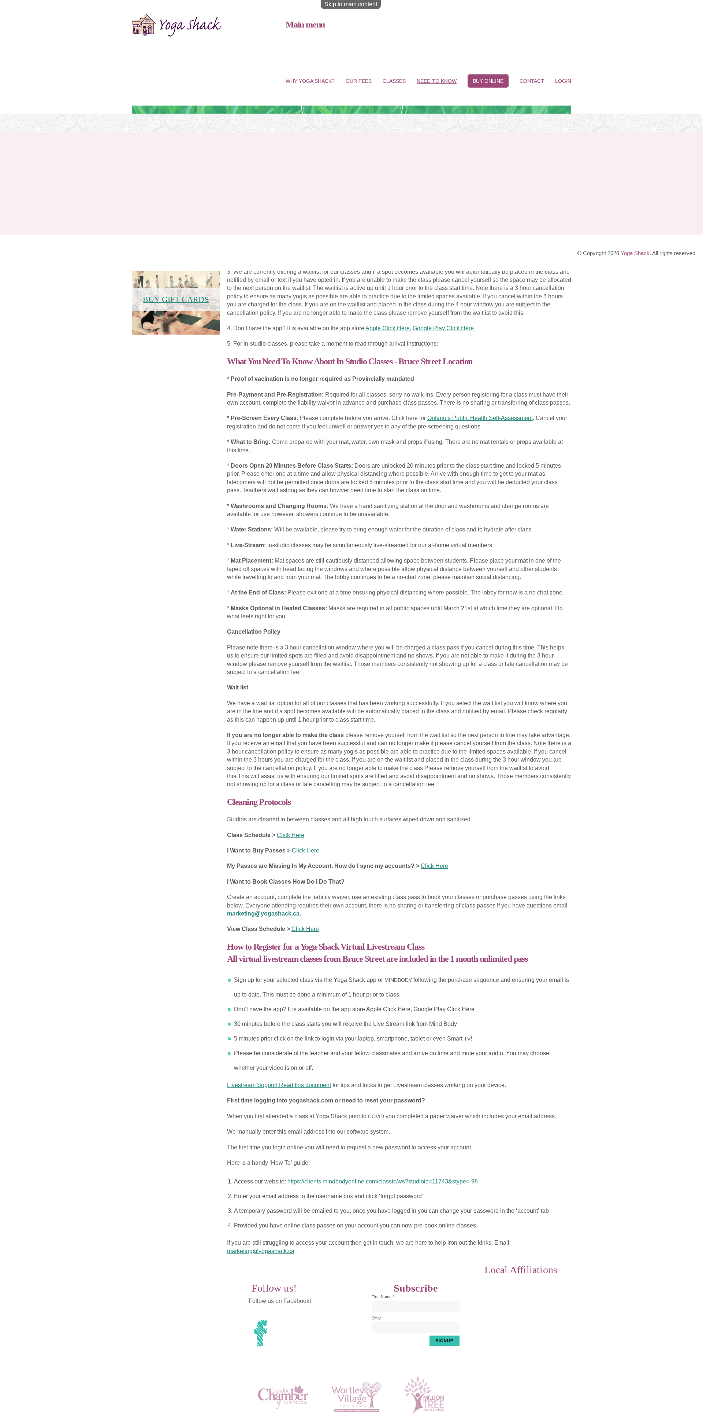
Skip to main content (350, 4)
